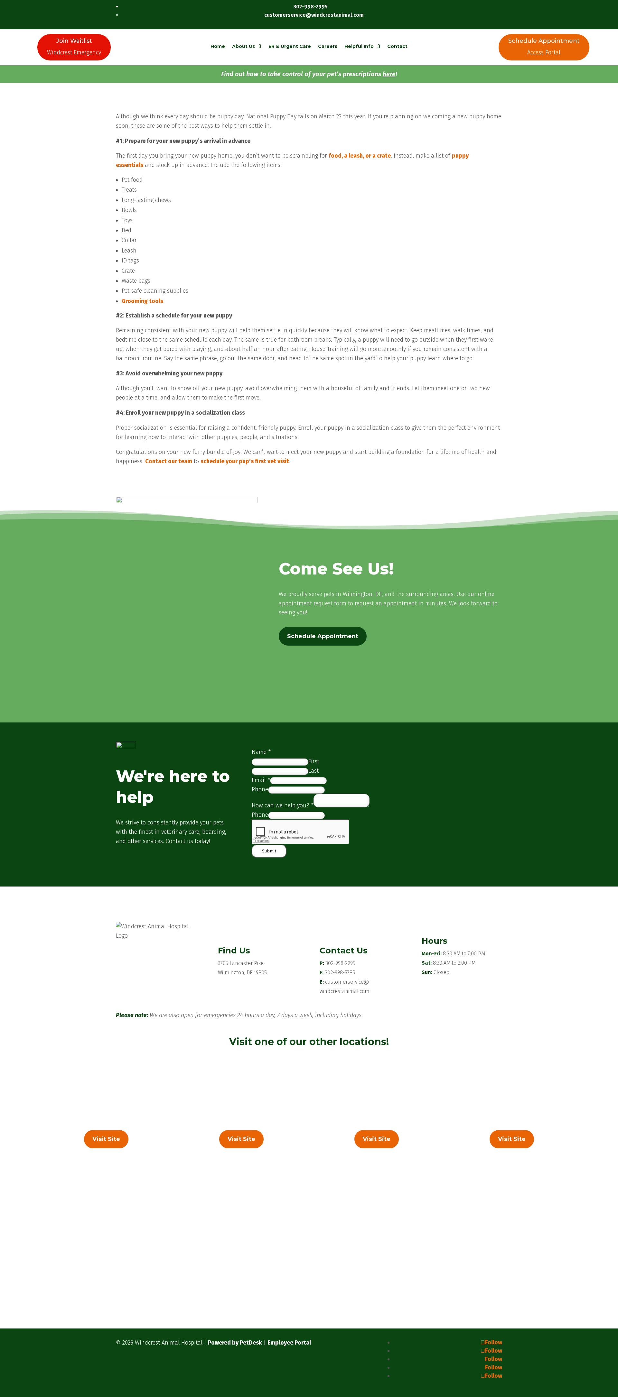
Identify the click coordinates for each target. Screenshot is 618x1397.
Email (261, 780)
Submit (269, 851)
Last (313, 770)
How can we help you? (283, 805)
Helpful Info (359, 46)
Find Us (234, 950)
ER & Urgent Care (289, 46)
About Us (243, 46)
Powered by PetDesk (235, 1342)
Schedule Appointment (322, 636)
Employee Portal (289, 1342)
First (313, 761)
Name (261, 752)
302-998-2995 (340, 963)
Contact (397, 46)
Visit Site (106, 1139)
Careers (327, 46)
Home (218, 46)
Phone (260, 789)
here (389, 74)
